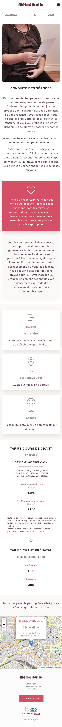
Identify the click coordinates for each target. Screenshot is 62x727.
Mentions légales (31, 719)
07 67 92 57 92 (31, 698)
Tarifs (31, 14)
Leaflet (42, 667)
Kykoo (37, 714)
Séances (11, 14)
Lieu (51, 14)
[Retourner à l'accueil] (31, 4)
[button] (58, 4)
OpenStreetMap (54, 667)
